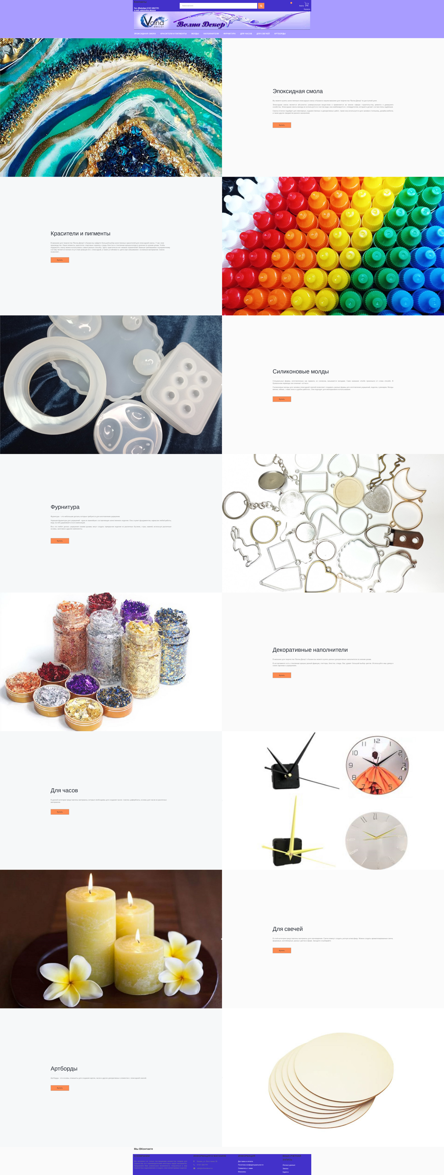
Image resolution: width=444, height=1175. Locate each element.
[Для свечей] (111, 939)
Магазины (242, 1172)
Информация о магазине (209, 1156)
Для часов (246, 34)
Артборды (280, 34)
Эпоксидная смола (145, 34)
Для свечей (263, 34)
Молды (195, 34)
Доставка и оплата (245, 1161)
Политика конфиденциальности (250, 1165)
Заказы (285, 1168)
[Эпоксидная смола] (111, 107)
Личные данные (289, 1165)
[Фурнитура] (333, 523)
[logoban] (222, 20)
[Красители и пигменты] (333, 246)
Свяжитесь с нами (245, 1168)
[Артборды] (333, 1077)
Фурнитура (230, 34)
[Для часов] (333, 800)
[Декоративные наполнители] (111, 662)
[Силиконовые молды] (111, 384)
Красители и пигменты (173, 34)
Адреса (285, 1172)
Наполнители (211, 34)
